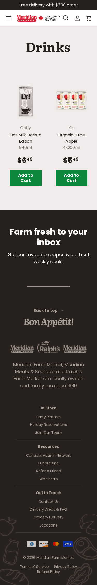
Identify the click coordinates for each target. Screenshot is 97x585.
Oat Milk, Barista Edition (25, 138)
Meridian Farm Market (54, 557)
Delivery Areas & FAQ (48, 509)
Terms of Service (34, 566)
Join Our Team (48, 432)
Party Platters (48, 416)
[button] (88, 18)
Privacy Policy (65, 566)
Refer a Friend (48, 471)
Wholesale (48, 479)
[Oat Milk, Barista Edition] (25, 100)
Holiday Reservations (48, 424)
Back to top (45, 310)
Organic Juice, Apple (71, 138)
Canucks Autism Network (48, 455)
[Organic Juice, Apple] (71, 100)
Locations (48, 525)
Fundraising (48, 463)
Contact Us (48, 501)
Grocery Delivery (48, 517)
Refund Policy (48, 571)
